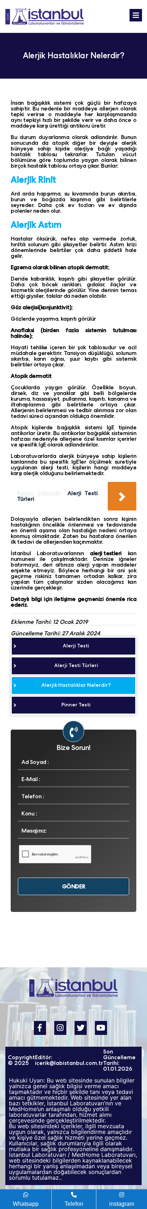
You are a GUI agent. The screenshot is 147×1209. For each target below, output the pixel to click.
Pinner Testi (76, 704)
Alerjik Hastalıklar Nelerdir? (76, 685)
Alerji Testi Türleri (76, 665)
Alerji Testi (76, 645)
